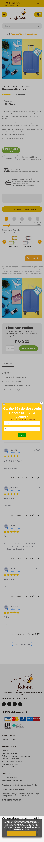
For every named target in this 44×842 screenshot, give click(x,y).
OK (21, 834)
